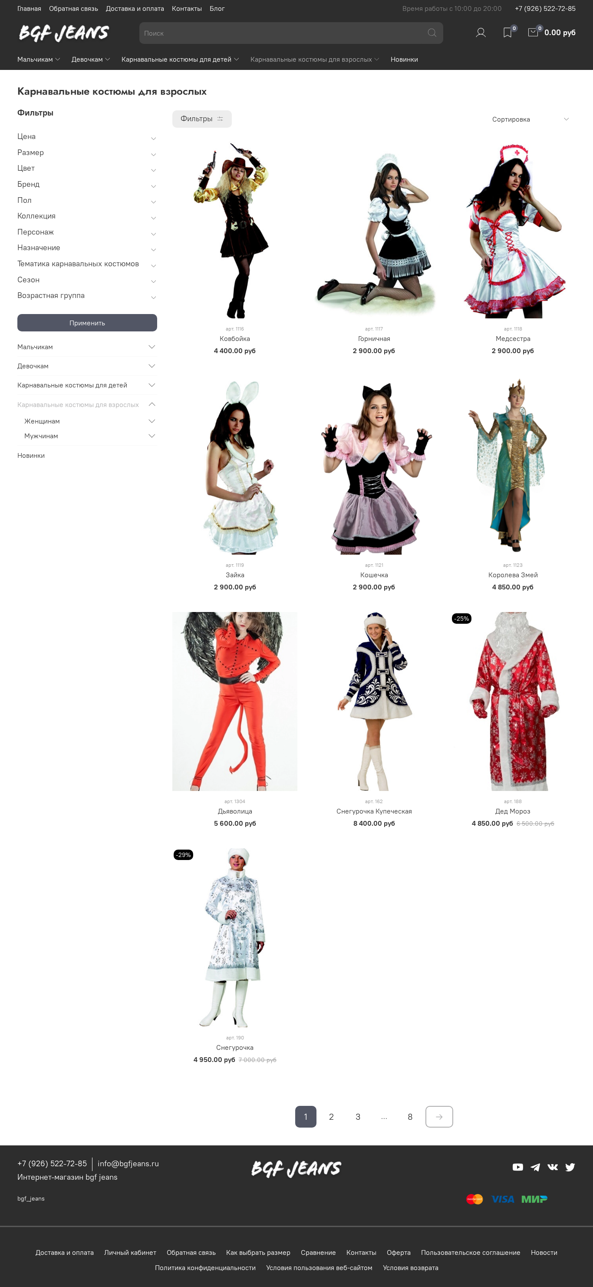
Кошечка (374, 574)
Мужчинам (41, 435)
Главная (29, 8)
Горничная (374, 338)
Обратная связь (73, 8)
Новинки (404, 59)
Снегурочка (235, 1047)
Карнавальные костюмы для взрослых (311, 59)
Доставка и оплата (135, 8)
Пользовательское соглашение (471, 1252)
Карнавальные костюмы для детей (176, 59)
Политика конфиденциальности (205, 1267)
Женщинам (42, 421)
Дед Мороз (512, 811)
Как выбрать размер (258, 1252)
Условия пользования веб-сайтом (319, 1267)
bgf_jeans (31, 1198)
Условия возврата (410, 1267)
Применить (87, 322)
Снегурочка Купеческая (374, 811)
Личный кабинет (130, 1252)
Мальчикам (35, 59)
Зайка (235, 574)
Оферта (399, 1252)
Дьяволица (235, 811)
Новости (544, 1252)
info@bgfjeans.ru (128, 1163)
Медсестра (513, 338)
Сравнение (318, 1252)
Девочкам (87, 59)
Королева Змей (513, 574)
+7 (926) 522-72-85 (545, 8)
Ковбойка (235, 338)
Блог (217, 8)
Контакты (187, 8)
